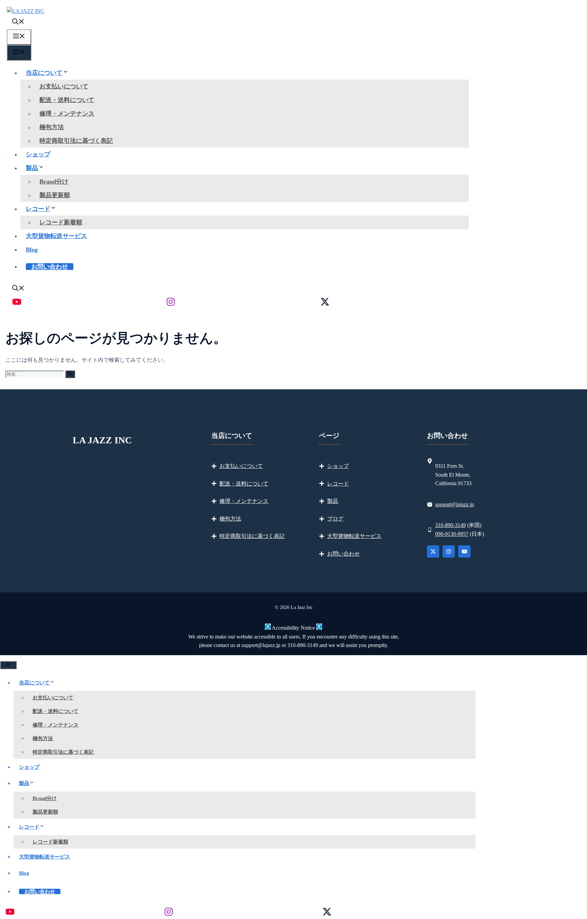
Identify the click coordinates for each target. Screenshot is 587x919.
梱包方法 (51, 127)
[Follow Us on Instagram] (449, 551)
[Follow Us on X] (433, 551)
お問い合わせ (49, 266)
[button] (18, 22)
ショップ (38, 154)
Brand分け (53, 181)
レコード (38, 208)
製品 (32, 168)
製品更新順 (54, 195)
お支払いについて (63, 86)
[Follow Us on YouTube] (464, 551)
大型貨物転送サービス (56, 236)
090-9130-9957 (451, 534)
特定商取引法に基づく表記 (76, 140)
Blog (32, 249)
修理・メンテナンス (66, 113)
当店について (44, 72)
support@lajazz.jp (454, 504)
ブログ (335, 519)
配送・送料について (66, 100)
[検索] (70, 374)
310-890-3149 (450, 525)
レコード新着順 (60, 222)
